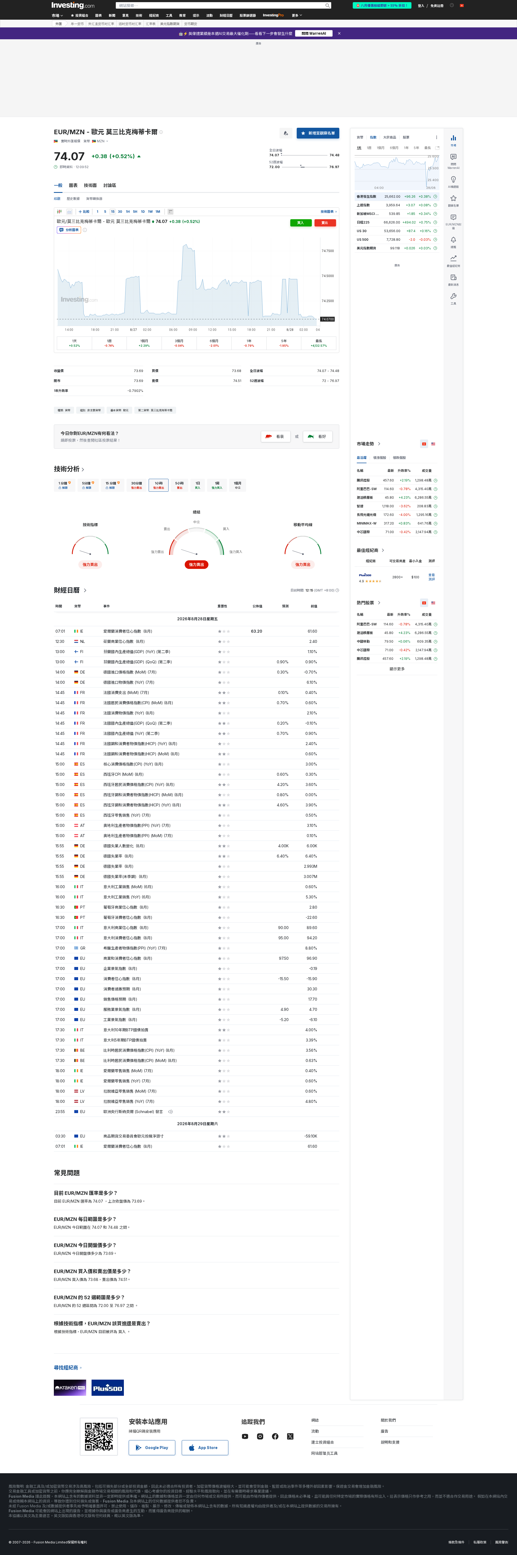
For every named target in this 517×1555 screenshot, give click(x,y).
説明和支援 (390, 1442)
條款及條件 (456, 1542)
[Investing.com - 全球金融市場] (73, 5)
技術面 (90, 185)
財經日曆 (226, 15)
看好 (322, 436)
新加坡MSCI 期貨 (369, 214)
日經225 (363, 222)
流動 (315, 1431)
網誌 (315, 1420)
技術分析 (67, 469)
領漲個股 (379, 458)
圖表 (73, 185)
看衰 (280, 436)
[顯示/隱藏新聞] (170, 212)
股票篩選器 (248, 15)
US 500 (362, 240)
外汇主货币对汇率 (101, 24)
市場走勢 (365, 444)
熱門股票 (365, 602)
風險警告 (501, 1542)
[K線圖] (59, 212)
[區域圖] (69, 212)
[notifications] (452, 5)
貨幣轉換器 (94, 199)
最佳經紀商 (367, 550)
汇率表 (151, 24)
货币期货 (190, 24)
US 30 (361, 231)
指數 (373, 137)
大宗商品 (389, 137)
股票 (406, 137)
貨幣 (360, 137)
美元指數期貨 (170, 24)
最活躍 (361, 458)
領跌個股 (399, 458)
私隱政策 (479, 1542)
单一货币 (77, 24)
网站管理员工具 (324, 1453)
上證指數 (363, 205)
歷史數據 (73, 199)
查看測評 (431, 577)
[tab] (64, 485)
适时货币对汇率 (130, 24)
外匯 (58, 23)
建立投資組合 (322, 1442)
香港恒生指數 (366, 196)
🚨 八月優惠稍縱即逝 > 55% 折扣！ (382, 5)
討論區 (109, 185)
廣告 (384, 1431)
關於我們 (388, 1420)
